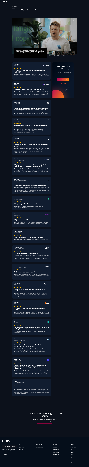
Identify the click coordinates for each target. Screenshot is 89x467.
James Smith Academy (74, 446)
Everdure (72, 452)
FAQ (19, 444)
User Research (55, 447)
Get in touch (81, 1)
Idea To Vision (39, 442)
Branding (54, 442)
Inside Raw (21, 449)
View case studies (63, 83)
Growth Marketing (56, 452)
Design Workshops (56, 449)
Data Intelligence (39, 447)
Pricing (55, 1)
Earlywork (72, 444)
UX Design (55, 446)
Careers (51, 1)
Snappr (72, 459)
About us (20, 442)
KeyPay (72, 454)
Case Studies (21, 447)
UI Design (55, 444)
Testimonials (21, 446)
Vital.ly (72, 462)
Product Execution (39, 446)
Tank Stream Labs (73, 447)
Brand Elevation (39, 444)
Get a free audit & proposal (9, 446)
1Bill (71, 449)
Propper (72, 442)
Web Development (56, 454)
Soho (71, 457)
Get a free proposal (63, 79)
